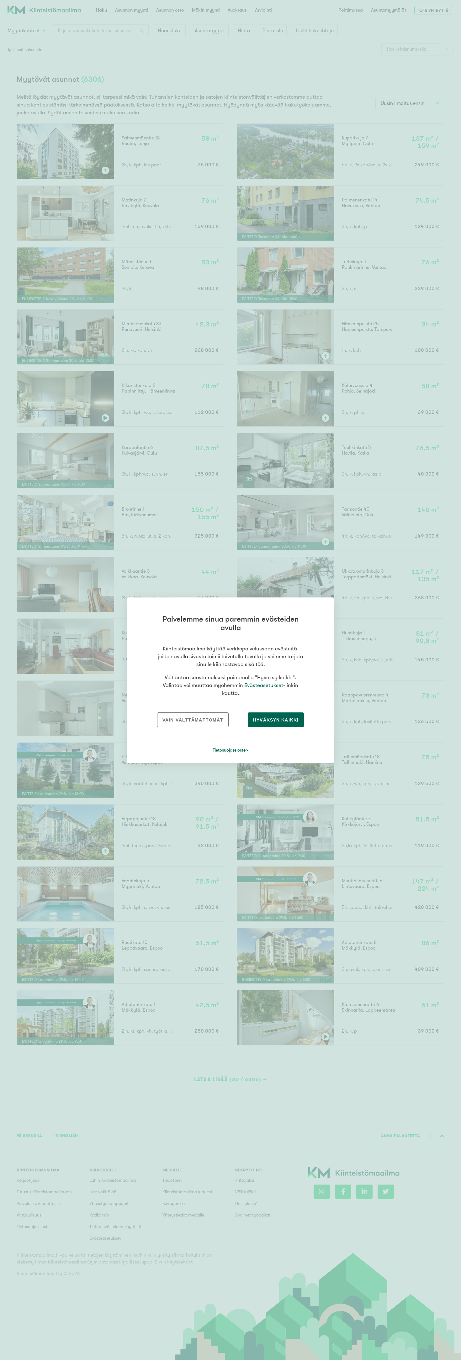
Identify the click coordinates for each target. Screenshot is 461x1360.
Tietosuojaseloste (229, 750)
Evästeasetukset (263, 685)
